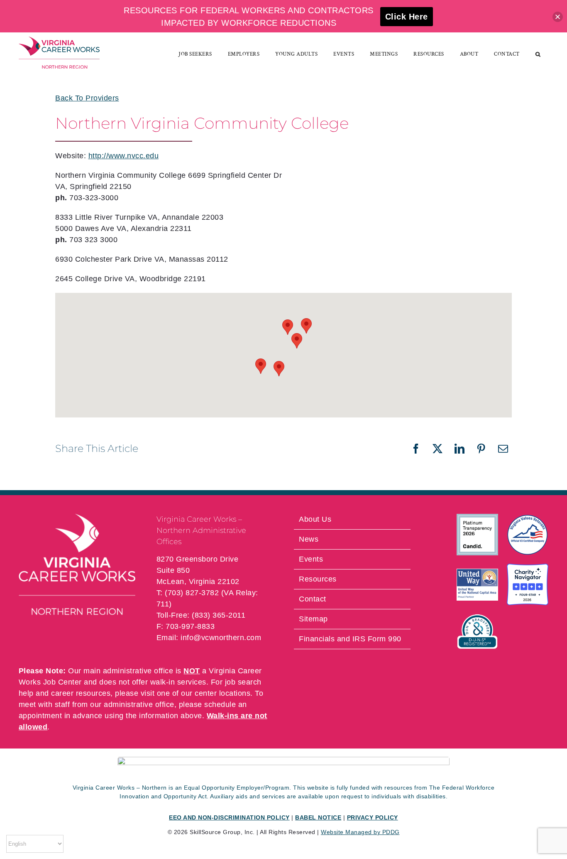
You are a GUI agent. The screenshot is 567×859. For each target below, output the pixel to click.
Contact (312, 599)
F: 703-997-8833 (185, 626)
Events (311, 559)
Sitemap (313, 619)
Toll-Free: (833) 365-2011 (201, 615)
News (308, 539)
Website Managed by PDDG (360, 832)
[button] (538, 54)
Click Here (406, 16)
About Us (315, 519)
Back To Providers (87, 98)
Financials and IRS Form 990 (350, 639)
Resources (318, 579)
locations (235, 693)
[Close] (557, 17)
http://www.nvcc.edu (123, 156)
